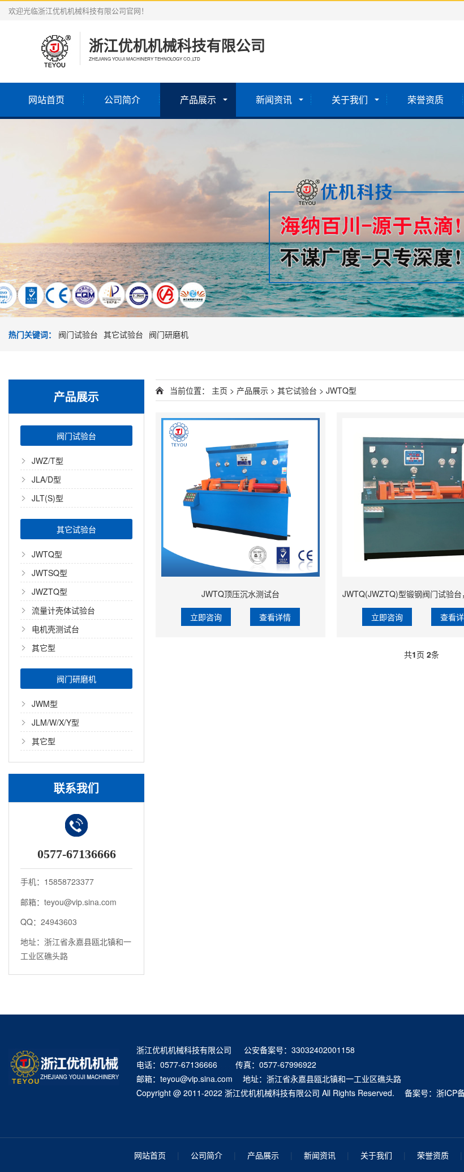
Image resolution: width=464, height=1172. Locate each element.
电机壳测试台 (55, 628)
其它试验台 (123, 334)
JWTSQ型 (49, 572)
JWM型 (45, 703)
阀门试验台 (78, 334)
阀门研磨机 (168, 334)
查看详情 (275, 617)
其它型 (43, 647)
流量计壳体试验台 (63, 610)
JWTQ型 (47, 554)
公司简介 (122, 99)
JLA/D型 (46, 479)
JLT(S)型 (47, 498)
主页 (219, 390)
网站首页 (46, 99)
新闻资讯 (274, 99)
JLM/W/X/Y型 (55, 722)
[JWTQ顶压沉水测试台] (240, 497)
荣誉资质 (425, 99)
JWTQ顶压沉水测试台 (240, 593)
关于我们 (350, 99)
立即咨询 (206, 617)
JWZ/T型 (47, 460)
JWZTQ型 (49, 591)
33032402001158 (323, 1049)
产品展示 (198, 99)
